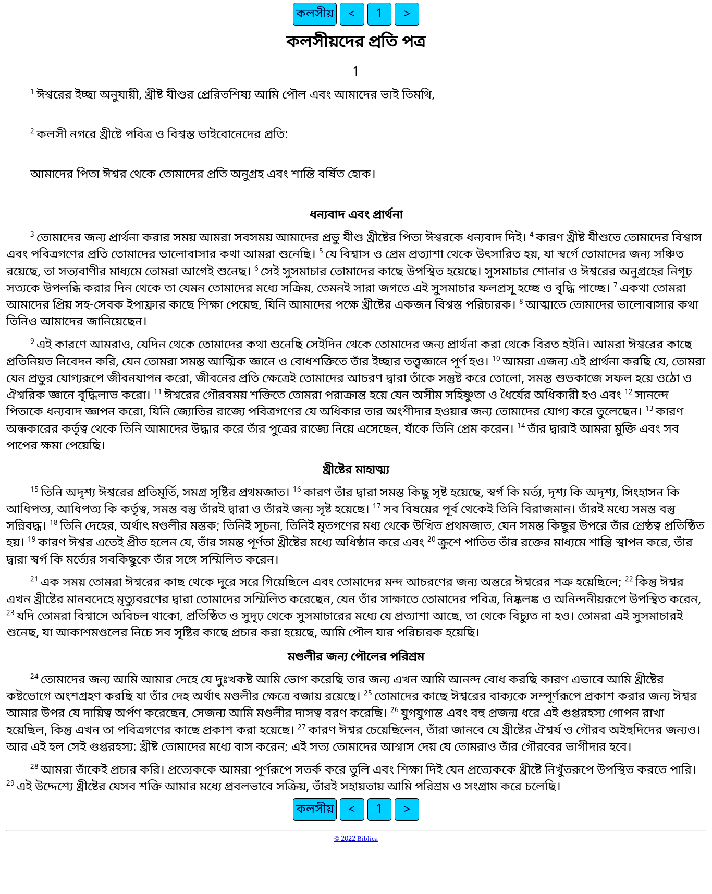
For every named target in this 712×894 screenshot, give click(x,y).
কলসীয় (315, 14)
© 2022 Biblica (356, 839)
